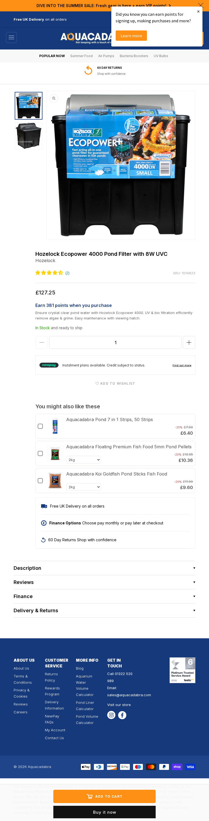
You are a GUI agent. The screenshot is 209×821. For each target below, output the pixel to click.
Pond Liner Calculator (85, 705)
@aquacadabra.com (133, 695)
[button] (11, 37)
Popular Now (52, 56)
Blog (80, 668)
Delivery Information (54, 705)
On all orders (107, 73)
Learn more (131, 35)
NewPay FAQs (52, 719)
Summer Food (81, 56)
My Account (55, 730)
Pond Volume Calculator (87, 719)
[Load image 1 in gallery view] (28, 105)
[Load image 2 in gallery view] (28, 135)
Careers (20, 712)
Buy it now (104, 812)
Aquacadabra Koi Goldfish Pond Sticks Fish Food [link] (116, 474)
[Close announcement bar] (201, 5)
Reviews (21, 704)
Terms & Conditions (23, 679)
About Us (21, 668)
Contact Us (54, 738)
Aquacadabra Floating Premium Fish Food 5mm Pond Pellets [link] (129, 446)
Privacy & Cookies (22, 693)
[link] (55, 426)
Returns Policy (51, 677)
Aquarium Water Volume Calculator (85, 685)
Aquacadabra (39, 766)
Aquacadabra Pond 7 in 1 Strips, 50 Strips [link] (109, 419)
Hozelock (45, 260)
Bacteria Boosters (134, 56)
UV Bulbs (161, 56)
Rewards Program (52, 691)
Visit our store (119, 704)
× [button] (198, 11)
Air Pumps (106, 56)
